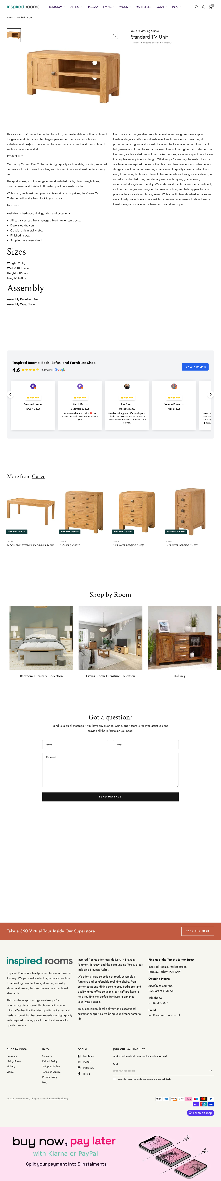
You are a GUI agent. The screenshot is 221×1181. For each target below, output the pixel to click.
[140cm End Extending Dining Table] (31, 512)
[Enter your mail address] (210, 1070)
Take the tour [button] (197, 931)
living (87, 1002)
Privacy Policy (49, 1077)
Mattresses (143, 7)
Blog (44, 1082)
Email (115, 1064)
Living (107, 7)
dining (103, 986)
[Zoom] (114, 35)
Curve (38, 476)
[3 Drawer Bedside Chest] (137, 512)
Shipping (147, 42)
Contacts (47, 1056)
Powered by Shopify (58, 1098)
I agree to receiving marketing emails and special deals (144, 1078)
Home (10, 17)
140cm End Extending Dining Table (30, 545)
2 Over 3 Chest (70, 545)
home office (94, 992)
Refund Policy (49, 1061)
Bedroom (55, 7)
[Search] (196, 7)
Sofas (160, 7)
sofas (90, 986)
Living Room (14, 1061)
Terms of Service (51, 1072)
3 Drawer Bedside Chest (128, 545)
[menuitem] (57, 7)
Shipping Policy (51, 1066)
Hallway (92, 7)
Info (175, 7)
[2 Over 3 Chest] (84, 512)
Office (10, 1072)
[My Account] (203, 7)
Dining (74, 7)
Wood (123, 7)
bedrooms (129, 986)
